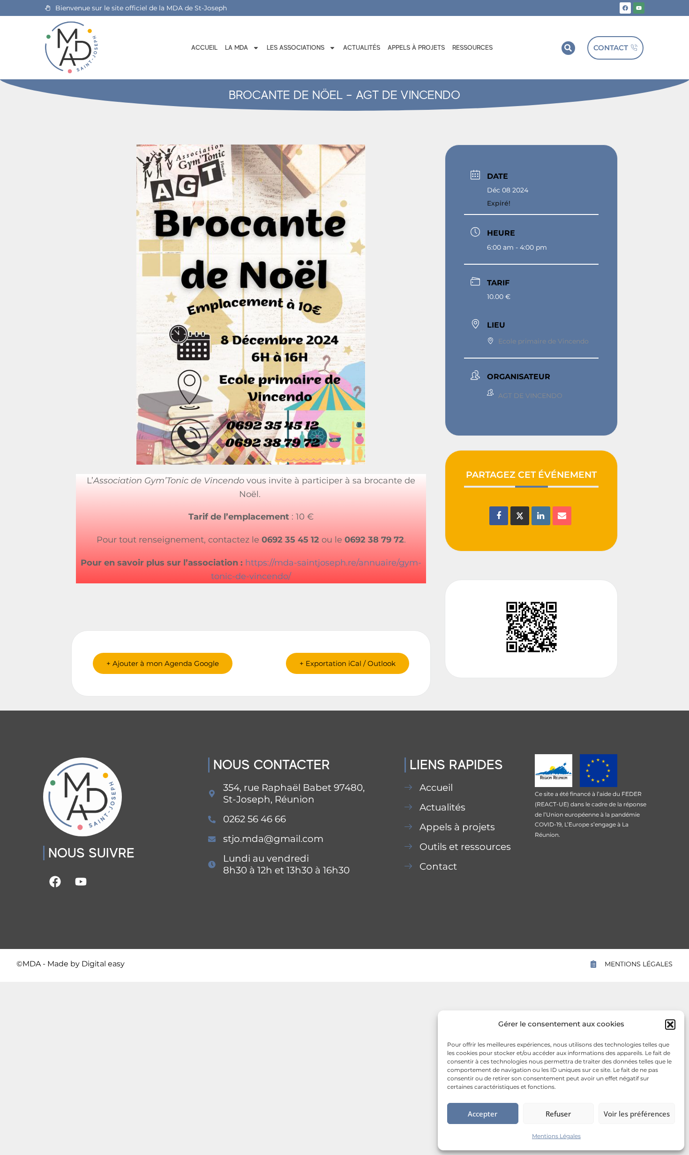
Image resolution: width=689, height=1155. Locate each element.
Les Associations (295, 47)
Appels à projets (416, 47)
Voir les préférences (637, 1113)
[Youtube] (638, 8)
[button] (670, 1024)
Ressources (472, 47)
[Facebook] (625, 8)
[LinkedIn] (541, 515)
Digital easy (103, 963)
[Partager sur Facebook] (498, 515)
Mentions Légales (556, 1136)
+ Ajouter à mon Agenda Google (162, 663)
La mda (236, 47)
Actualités (361, 47)
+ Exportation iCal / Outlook (348, 663)
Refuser (558, 1113)
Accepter (482, 1113)
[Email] (562, 515)
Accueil (204, 47)
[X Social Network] (519, 515)
